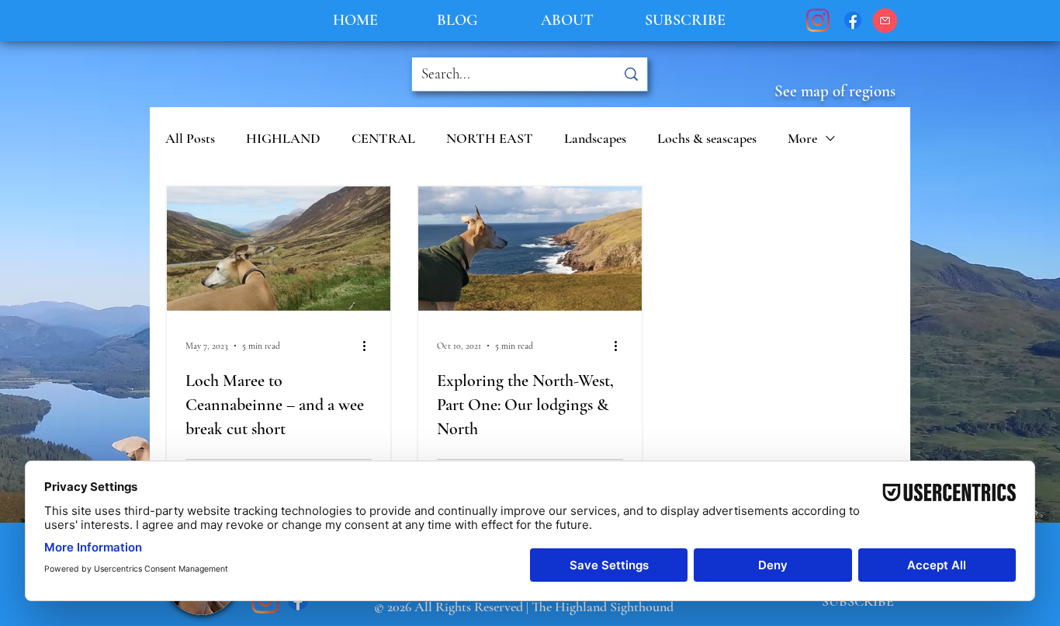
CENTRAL (383, 138)
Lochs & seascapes (707, 138)
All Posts (190, 138)
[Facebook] (852, 20)
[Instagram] (818, 20)
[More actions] (369, 345)
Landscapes (595, 138)
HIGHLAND (283, 138)
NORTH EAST (489, 138)
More (802, 138)
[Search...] (631, 74)
